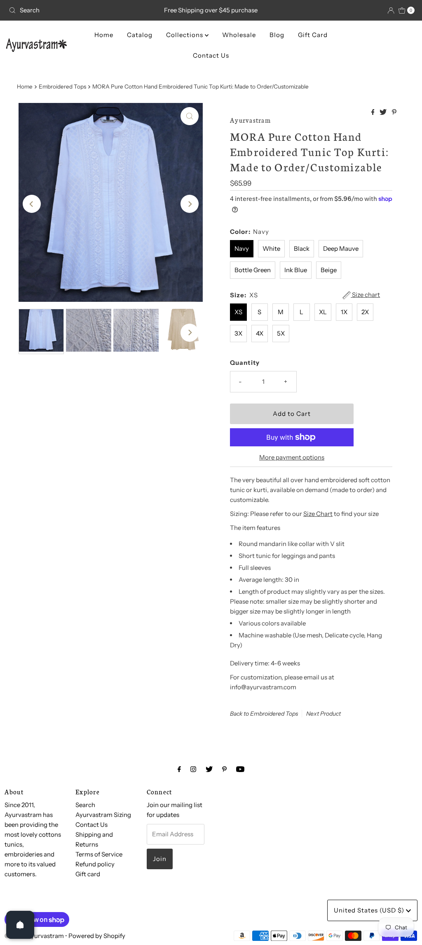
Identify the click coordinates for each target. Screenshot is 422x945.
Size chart (365, 295)
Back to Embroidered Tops (264, 713)
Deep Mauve (341, 248)
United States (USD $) (370, 910)
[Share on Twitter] (384, 112)
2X (365, 312)
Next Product (323, 713)
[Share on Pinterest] (394, 112)
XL (323, 312)
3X (238, 333)
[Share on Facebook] (373, 112)
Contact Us (211, 55)
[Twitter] (209, 769)
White (271, 248)
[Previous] (32, 204)
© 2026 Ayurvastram (34, 936)
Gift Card (313, 35)
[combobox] (71, 10)
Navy (241, 248)
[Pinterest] (224, 769)
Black (301, 248)
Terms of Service (98, 854)
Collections (185, 35)
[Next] (190, 204)
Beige (329, 270)
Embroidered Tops (62, 86)
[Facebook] (179, 769)
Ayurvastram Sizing (103, 815)
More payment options (291, 457)
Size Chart (318, 514)
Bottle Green (252, 270)
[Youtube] (240, 769)
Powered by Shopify (96, 936)
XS (238, 312)
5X (281, 333)
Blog (277, 35)
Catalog (139, 35)
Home (103, 35)
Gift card (87, 874)
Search (85, 805)
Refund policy (95, 864)
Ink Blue (295, 270)
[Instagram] (193, 769)
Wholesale (239, 35)
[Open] (20, 925)
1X (344, 312)
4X (259, 333)
